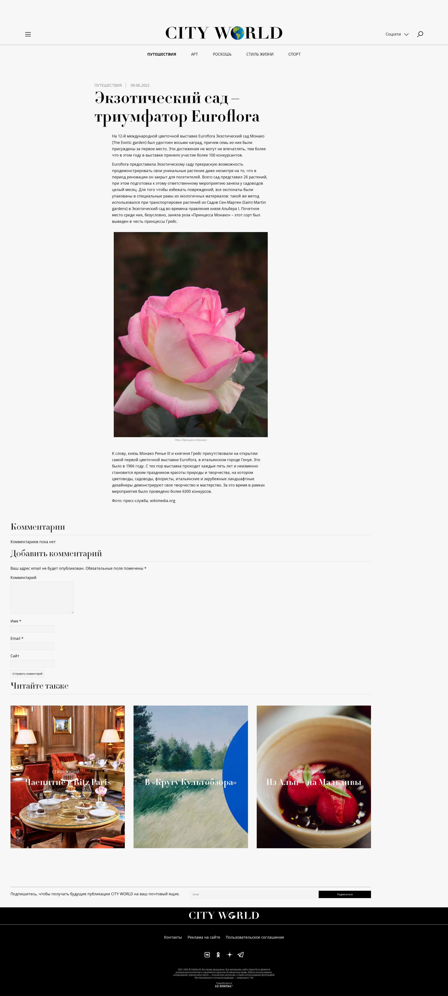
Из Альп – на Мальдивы (314, 782)
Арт (189, 771)
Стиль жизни (65, 771)
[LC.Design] (224, 985)
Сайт (14, 655)
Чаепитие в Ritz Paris (68, 782)
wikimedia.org (162, 500)
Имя (15, 621)
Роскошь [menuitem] (222, 54)
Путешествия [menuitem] (161, 54)
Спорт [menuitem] (294, 54)
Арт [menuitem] (194, 54)
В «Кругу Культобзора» (191, 782)
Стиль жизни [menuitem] (260, 54)
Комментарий (23, 577)
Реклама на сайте (204, 937)
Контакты (173, 937)
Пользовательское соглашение (255, 937)
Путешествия (108, 85)
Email (16, 638)
